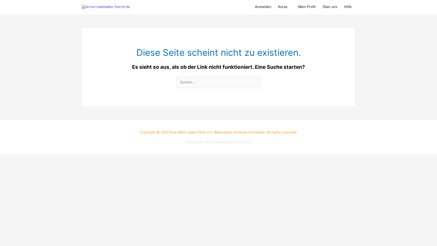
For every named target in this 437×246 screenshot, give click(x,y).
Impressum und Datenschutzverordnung (218, 142)
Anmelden (263, 7)
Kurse (282, 7)
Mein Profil (307, 7)
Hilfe (348, 7)
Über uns (330, 7)
